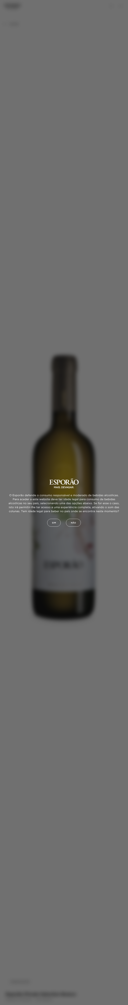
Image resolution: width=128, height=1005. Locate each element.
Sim (54, 523)
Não (73, 523)
